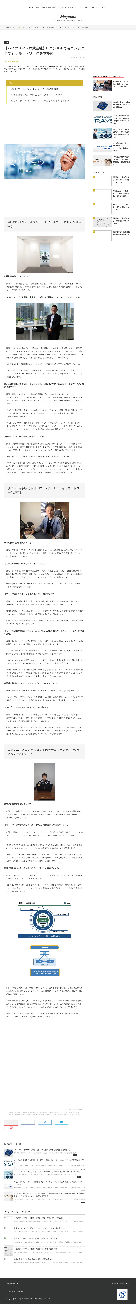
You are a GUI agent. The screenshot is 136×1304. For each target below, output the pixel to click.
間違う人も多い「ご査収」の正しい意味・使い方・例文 (35, 1238)
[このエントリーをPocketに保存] (11, 1127)
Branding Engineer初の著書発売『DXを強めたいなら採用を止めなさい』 (42, 1150)
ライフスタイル (64, 7)
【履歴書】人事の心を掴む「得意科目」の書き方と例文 (35, 1249)
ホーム (31, 7)
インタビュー (76, 7)
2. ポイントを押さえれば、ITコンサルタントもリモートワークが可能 (35, 95)
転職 (43, 7)
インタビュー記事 (11, 62)
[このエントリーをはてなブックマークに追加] (61, 1122)
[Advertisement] (44, 124)
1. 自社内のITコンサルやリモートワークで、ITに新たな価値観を (34, 89)
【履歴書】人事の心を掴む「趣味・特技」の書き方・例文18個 (38, 1218)
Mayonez (68, 17)
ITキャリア (95, 7)
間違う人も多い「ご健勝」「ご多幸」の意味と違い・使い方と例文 (40, 1228)
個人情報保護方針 (12, 1283)
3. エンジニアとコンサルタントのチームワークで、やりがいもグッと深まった (39, 101)
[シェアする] (28, 1122)
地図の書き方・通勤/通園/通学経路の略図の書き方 (33, 1259)
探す (105, 7)
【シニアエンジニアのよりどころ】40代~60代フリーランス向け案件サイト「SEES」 (47, 1172)
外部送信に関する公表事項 (15, 1291)
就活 (38, 7)
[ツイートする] (45, 1122)
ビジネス (86, 7)
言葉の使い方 (52, 7)
